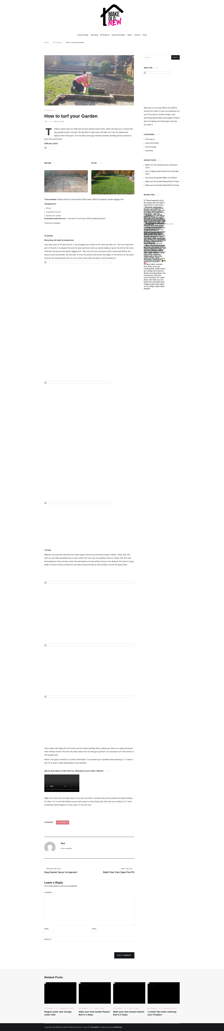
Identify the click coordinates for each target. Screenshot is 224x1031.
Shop (145, 35)
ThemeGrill (94, 1027)
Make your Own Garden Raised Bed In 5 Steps (162, 181)
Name (46, 929)
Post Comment (124, 955)
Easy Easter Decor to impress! (60, 871)
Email (94, 929)
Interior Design (82, 35)
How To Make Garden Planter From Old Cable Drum (162, 172)
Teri (45, 121)
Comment (48, 892)
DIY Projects (104, 35)
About (129, 35)
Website (47, 939)
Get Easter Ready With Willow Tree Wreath (161, 178)
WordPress (118, 1027)
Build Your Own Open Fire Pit (118, 871)
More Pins (169, 224)
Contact (137, 35)
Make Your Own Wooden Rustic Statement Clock (161, 166)
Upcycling (94, 35)
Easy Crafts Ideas (118, 35)
